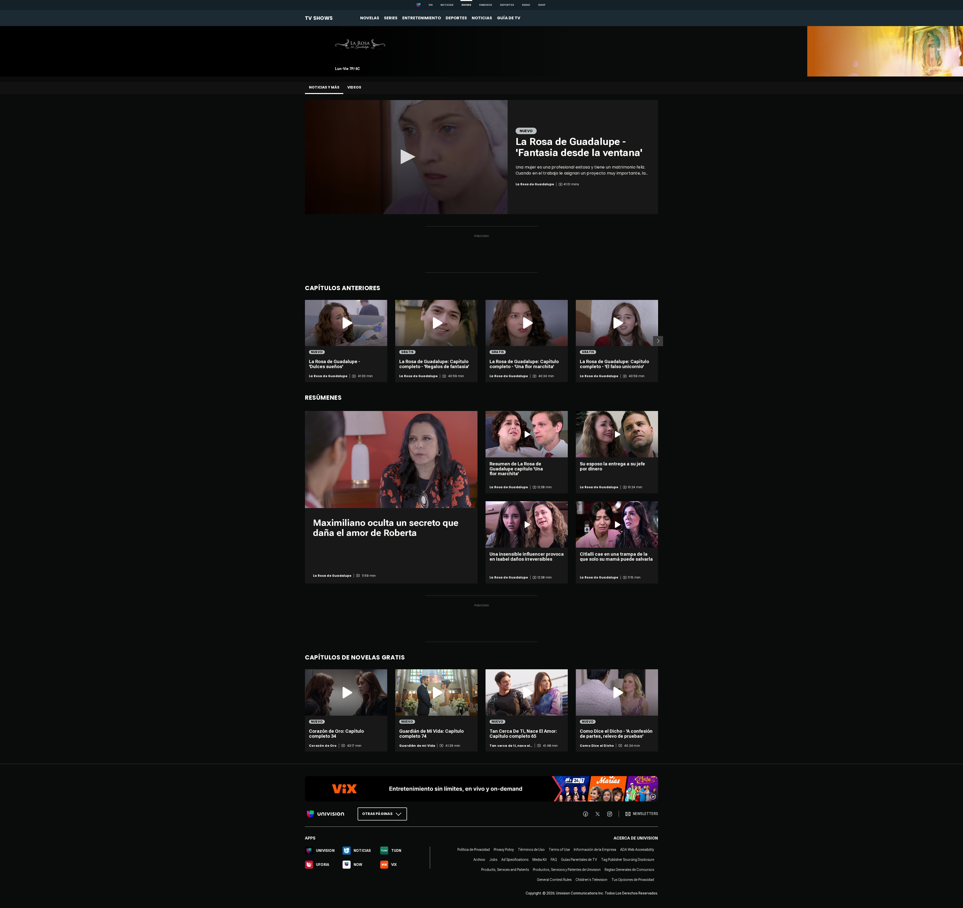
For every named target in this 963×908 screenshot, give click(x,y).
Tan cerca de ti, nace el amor (510, 746)
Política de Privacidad (473, 850)
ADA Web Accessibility (637, 850)
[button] (406, 157)
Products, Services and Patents (505, 870)
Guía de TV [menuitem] (508, 18)
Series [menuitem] (390, 18)
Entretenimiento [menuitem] (421, 18)
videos (354, 87)
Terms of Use (559, 850)
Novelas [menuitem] (369, 18)
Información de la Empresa (595, 850)
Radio (526, 5)
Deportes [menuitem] (456, 18)
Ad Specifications (514, 860)
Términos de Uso (531, 850)
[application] (406, 157)
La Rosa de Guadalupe (328, 376)
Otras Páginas (377, 813)
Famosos (485, 5)
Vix (431, 5)
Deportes (507, 5)
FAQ (554, 860)
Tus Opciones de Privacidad (632, 880)
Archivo (479, 860)
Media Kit (539, 860)
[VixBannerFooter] (481, 788)
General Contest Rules (554, 880)
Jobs (493, 860)
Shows (466, 5)
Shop (541, 5)
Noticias (447, 5)
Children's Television (591, 880)
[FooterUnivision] (325, 813)
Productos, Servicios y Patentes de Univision (567, 870)
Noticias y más (324, 87)
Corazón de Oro (323, 746)
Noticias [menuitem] (482, 18)
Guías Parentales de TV (579, 860)
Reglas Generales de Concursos (629, 870)
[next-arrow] (658, 341)
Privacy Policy (504, 850)
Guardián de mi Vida (417, 746)
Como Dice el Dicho (597, 746)
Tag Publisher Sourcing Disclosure (627, 860)
